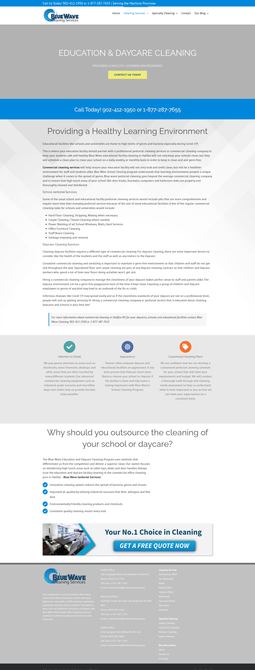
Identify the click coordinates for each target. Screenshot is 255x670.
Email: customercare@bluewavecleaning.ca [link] (123, 587)
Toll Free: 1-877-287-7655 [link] (114, 583)
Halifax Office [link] (107, 569)
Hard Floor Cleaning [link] (169, 627)
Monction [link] (73, 608)
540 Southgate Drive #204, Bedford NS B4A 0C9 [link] (125, 574)
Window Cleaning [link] (168, 631)
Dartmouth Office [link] (109, 596)
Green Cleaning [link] (166, 636)
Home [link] (162, 649)
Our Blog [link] (163, 658)
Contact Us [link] (164, 654)
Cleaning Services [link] (168, 569)
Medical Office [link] (166, 592)
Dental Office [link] (165, 587)
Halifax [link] (77, 597)
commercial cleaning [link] (183, 151)
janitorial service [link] (155, 300)
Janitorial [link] (163, 609)
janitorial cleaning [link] (129, 176)
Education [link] (164, 605)
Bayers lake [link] (89, 608)
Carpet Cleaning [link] (167, 623)
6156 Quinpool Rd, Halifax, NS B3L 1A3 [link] (121, 631)
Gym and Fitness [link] (167, 600)
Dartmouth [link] (62, 608)
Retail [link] (162, 583)
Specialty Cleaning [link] (168, 618)
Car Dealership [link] (166, 578)
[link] (61, 15)
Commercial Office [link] (168, 574)
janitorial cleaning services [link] (122, 199)
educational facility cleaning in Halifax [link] (127, 155)
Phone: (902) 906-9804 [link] (112, 636)
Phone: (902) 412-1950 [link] (112, 578)
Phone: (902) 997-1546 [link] (112, 609)
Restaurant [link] (164, 596)
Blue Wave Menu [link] (167, 645)
